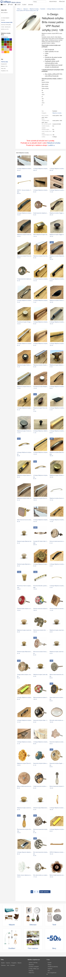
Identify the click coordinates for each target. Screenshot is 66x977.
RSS (49, 970)
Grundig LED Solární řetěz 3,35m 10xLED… (43, 541)
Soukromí (50, 968)
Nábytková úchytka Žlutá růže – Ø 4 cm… (27, 763)
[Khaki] (10, 42)
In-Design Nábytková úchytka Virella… (26, 720)
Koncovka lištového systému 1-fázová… (42, 585)
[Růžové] (10, 49)
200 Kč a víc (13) (4, 29)
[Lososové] (2, 52)
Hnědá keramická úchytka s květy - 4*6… (43, 786)
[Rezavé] (10, 47)
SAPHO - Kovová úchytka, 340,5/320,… (26, 190)
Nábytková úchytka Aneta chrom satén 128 (27, 498)
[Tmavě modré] (10, 39)
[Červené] (8, 47)
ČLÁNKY (24, 4)
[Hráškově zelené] (2, 49)
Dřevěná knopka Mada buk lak (24, 541)
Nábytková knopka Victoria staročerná (26, 431)
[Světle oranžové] (5, 52)
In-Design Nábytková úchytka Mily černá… (43, 452)
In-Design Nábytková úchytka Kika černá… (43, 168)
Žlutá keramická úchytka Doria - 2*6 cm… (27, 829)
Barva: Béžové (4, 12)
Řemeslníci (31, 964)
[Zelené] (2, 44)
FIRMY (11, 4)
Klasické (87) (4, 64)
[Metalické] (5, 42)
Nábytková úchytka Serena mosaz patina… (27, 475)
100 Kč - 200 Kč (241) (6, 27)
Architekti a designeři (34, 966)
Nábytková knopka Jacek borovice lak (26, 807)
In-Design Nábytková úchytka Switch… (26, 213)
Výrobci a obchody (33, 962)
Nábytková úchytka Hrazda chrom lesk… (43, 365)
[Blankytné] (8, 39)
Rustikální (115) (4, 70)
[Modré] (5, 39)
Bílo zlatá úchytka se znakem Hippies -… (43, 875)
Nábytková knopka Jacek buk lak (25, 630)
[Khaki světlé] (10, 44)
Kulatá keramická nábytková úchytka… (42, 213)
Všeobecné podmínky (53, 966)
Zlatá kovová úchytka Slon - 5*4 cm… (42, 630)
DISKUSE (30, 4)
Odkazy (49, 964)
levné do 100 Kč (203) (6, 24)
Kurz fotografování (52, 972)
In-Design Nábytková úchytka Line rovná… (27, 742)
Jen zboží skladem (5, 18)
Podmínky (31, 970)
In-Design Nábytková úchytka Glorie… (42, 190)
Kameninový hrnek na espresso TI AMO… (27, 585)
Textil (8, 965)
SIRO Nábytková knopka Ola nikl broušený (43, 234)
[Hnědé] (8, 42)
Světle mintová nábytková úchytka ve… (26, 875)
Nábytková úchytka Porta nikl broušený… (27, 256)
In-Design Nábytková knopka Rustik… (26, 408)
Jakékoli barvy (4, 37)
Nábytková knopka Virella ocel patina (25, 365)
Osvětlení (12, 965)
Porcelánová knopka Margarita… (41, 386)
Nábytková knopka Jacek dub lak (41, 674)
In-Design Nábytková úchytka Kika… (25, 168)
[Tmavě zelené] (2, 42)
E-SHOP (18, 4)
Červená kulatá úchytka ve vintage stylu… (27, 608)
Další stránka (45, 892)
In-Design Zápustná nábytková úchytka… (26, 852)
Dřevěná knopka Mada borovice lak (25, 651)
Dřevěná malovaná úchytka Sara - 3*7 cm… (43, 608)
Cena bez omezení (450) (6, 22)
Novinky (3, 20)
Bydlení (3, 962)
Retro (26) (3, 68)
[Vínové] (5, 44)
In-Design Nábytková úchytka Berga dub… (27, 452)
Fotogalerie (13, 962)
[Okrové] (8, 52)
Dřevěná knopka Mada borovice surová (42, 807)
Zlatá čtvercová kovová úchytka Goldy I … (27, 519)
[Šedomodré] (5, 47)
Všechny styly (4, 61)
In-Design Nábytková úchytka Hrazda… (42, 300)
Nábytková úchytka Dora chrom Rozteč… (43, 498)
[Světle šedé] (5, 49)
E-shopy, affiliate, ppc (34, 968)
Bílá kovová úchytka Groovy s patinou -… (43, 651)
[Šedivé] (2, 47)
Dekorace (3, 965)
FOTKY (4, 4)
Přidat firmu (31, 972)
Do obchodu (24, 170)
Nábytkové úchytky (56, 113)
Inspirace (8, 962)
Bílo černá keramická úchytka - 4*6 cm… (43, 852)
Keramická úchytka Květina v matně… (42, 763)
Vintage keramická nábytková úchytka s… (27, 279)
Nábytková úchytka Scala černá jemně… (26, 234)
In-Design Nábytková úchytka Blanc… (42, 279)
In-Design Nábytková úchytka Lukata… (42, 519)
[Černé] (2, 39)
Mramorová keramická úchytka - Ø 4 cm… (43, 829)
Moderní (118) (4, 66)
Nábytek (19, 962)
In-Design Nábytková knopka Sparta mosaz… (44, 564)
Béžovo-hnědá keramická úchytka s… (26, 786)
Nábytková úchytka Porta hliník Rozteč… (43, 256)
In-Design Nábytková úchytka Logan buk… (43, 343)
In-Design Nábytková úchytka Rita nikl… (26, 300)
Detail (30, 170)
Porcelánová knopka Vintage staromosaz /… (27, 322)
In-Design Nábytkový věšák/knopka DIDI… (43, 431)
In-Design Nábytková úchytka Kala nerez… (27, 343)
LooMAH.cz (51, 145)
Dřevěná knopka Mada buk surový (25, 564)
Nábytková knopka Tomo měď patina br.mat (43, 408)
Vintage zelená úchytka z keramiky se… (26, 674)
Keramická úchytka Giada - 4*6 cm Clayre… (43, 720)
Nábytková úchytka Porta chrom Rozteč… (27, 386)
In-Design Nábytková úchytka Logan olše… (43, 322)
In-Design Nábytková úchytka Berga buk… (43, 475)
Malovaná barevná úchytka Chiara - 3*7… (43, 697)
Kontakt (49, 962)
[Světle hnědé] (8, 44)
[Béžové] (8, 49)
